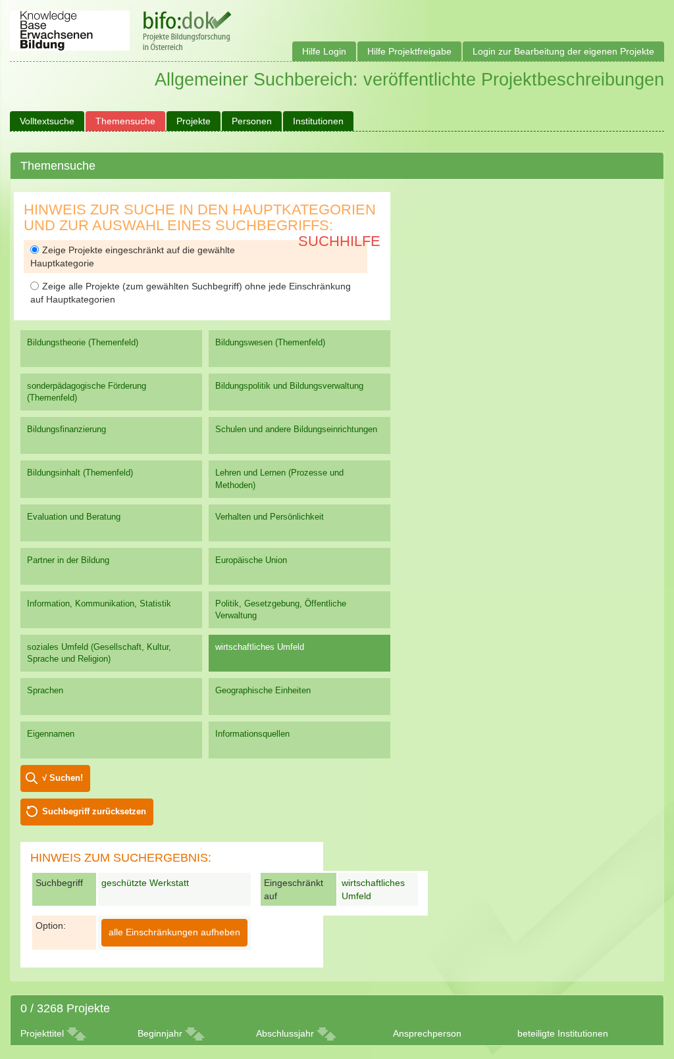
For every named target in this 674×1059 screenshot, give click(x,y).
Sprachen (45, 690)
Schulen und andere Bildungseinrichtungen (296, 429)
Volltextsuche (47, 121)
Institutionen (318, 121)
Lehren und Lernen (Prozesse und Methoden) (279, 478)
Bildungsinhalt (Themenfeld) (80, 473)
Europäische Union (251, 560)
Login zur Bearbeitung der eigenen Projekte (563, 51)
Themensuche (125, 121)
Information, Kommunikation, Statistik (99, 603)
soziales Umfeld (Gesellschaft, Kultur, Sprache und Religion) (99, 653)
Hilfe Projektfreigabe (409, 51)
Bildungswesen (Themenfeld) (270, 342)
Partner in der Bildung (68, 560)
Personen (252, 121)
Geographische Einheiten (263, 690)
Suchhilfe (339, 241)
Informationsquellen (252, 734)
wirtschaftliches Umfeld (259, 647)
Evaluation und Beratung (73, 517)
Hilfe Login (324, 51)
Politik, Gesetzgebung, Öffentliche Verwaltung (280, 609)
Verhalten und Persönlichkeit (269, 517)
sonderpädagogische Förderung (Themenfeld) (86, 392)
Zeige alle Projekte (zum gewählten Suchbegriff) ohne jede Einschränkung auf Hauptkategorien (190, 293)
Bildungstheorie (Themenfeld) (82, 342)
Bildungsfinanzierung (66, 429)
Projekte (193, 121)
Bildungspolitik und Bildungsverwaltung (289, 386)
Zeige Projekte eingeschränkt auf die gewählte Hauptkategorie (132, 256)
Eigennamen (50, 734)
